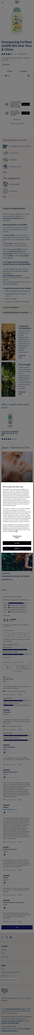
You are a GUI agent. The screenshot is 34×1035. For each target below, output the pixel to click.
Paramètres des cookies (17, 536)
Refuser (17, 548)
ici (16, 531)
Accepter (17, 543)
